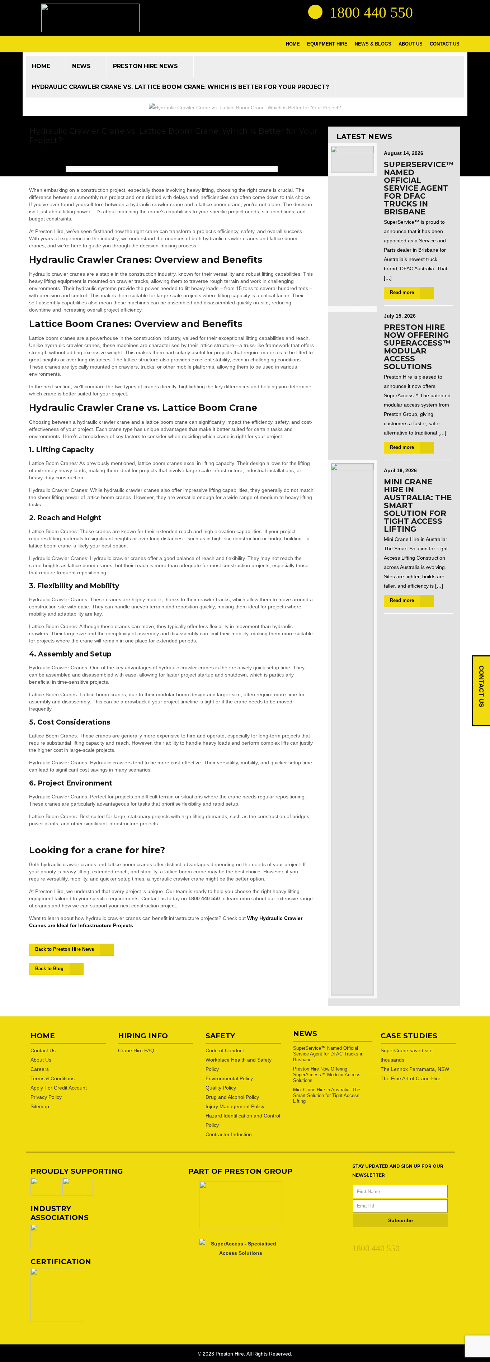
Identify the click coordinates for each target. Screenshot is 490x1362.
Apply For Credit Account (58, 1088)
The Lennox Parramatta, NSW (415, 1069)
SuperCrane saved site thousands (407, 1055)
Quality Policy (221, 1088)
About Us (40, 1060)
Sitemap (39, 1106)
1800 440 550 (376, 1248)
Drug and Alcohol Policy (232, 1097)
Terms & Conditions (52, 1078)
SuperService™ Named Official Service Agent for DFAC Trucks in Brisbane (419, 188)
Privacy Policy (46, 1097)
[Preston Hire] (90, 18)
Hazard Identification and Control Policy (243, 1120)
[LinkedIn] (356, 1238)
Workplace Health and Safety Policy (239, 1064)
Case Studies (409, 1035)
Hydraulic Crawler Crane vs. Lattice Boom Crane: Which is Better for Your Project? (180, 87)
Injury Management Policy (235, 1106)
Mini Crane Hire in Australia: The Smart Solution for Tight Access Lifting (326, 1095)
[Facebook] (369, 1238)
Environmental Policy (229, 1078)
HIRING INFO (143, 1035)
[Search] (315, 12)
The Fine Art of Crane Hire (410, 1078)
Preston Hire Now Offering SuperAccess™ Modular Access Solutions (417, 347)
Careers (39, 1069)
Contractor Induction (229, 1134)
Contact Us (43, 1050)
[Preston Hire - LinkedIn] (426, 11)
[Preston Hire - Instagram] (452, 11)
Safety (220, 1035)
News (81, 66)
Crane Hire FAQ (136, 1050)
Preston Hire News (145, 66)
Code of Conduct (225, 1050)
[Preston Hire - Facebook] (439, 11)
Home (41, 66)
